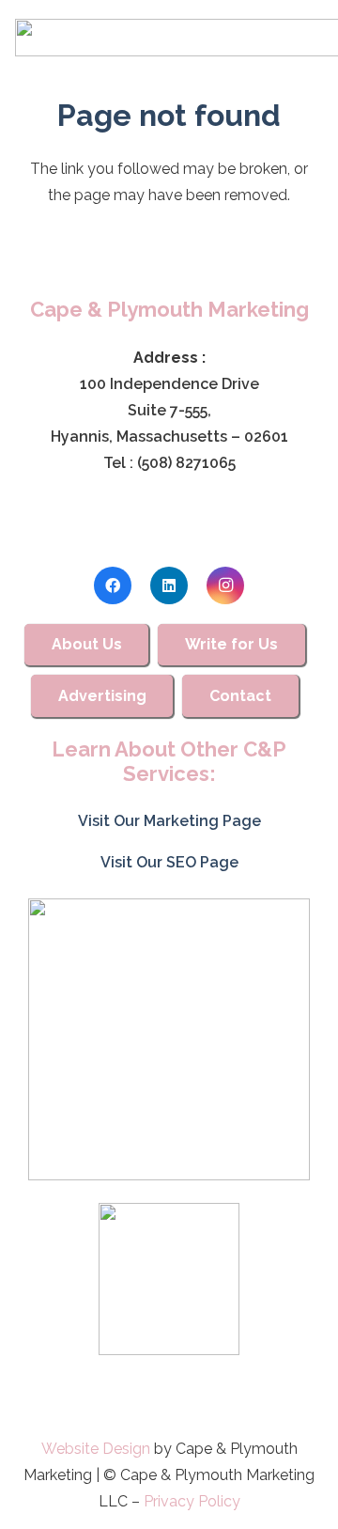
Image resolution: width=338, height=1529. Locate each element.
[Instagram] (225, 585)
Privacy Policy (192, 1501)
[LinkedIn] (169, 585)
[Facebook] (112, 585)
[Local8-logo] (169, 1279)
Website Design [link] (95, 1449)
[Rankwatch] (169, 1039)
